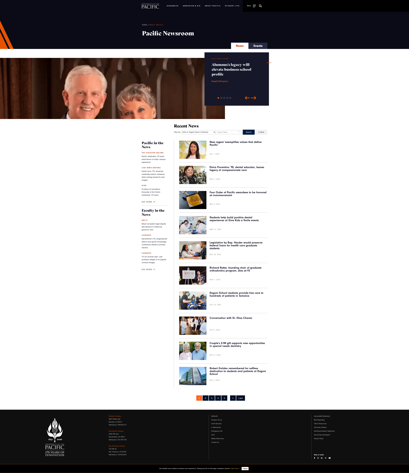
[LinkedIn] (322, 458)
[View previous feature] (247, 98)
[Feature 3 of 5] (224, 98)
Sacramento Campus (116, 431)
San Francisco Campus (117, 446)
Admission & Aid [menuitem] (192, 6)
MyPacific (214, 416)
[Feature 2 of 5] (221, 98)
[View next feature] (254, 98)
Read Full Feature (231, 72)
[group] (236, 79)
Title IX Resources (320, 424)
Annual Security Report (322, 435)
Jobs (213, 435)
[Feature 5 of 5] (230, 98)
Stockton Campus (115, 416)
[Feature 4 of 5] (227, 98)
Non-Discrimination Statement (324, 431)
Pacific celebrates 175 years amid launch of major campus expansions (154, 159)
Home (144, 25)
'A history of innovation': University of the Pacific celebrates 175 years (151, 192)
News (240, 46)
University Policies (320, 427)
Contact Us (215, 442)
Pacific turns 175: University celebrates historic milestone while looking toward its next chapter (153, 175)
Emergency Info (216, 431)
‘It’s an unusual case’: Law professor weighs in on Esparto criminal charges (154, 260)
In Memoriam (216, 427)
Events (258, 46)
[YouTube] (330, 458)
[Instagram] (318, 458)
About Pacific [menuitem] (213, 6)
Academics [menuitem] (173, 6)
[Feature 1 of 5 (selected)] (218, 98)
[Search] (260, 5)
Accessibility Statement (322, 416)
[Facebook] (315, 458)
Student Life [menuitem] (232, 6)
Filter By (177, 132)
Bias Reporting (319, 420)
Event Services (216, 424)
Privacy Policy (318, 439)
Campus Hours (216, 420)
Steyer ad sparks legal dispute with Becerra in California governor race (154, 227)
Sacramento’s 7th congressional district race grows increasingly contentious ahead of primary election (154, 243)
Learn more (234, 468)
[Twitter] (326, 458)
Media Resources (217, 439)
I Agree (245, 468)
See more (147, 202)
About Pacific (156, 25)
